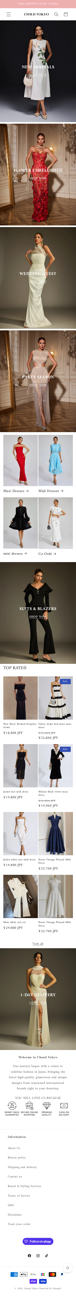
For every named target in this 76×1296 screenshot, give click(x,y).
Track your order (19, 1224)
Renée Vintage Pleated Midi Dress (54, 861)
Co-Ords (45, 554)
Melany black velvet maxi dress (53, 793)
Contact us (15, 1176)
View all (38, 943)
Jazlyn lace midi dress (16, 791)
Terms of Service (19, 1196)
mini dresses (13, 554)
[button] (8, 14)
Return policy (17, 1157)
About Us (14, 1148)
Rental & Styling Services (24, 1186)
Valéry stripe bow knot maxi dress (54, 725)
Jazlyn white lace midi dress (19, 859)
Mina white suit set (14, 922)
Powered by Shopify (50, 1288)
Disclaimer (15, 1215)
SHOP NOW (38, 75)
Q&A (11, 1205)
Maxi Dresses (14, 491)
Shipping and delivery (22, 1167)
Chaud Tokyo (31, 1288)
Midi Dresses (48, 491)
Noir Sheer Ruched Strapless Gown (20, 725)
